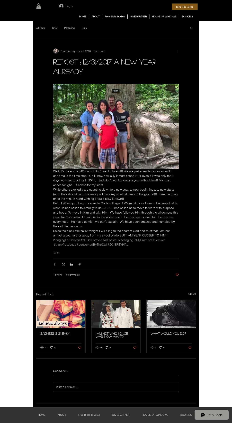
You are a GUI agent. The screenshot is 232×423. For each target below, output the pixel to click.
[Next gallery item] (175, 126)
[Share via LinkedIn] (71, 264)
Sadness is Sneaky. (55, 333)
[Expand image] (116, 126)
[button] (114, 16)
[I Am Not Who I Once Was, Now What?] (116, 314)
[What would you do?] (171, 314)
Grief (54, 27)
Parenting (69, 27)
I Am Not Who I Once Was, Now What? (112, 335)
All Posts (40, 27)
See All (192, 293)
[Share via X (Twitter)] (63, 264)
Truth (84, 27)
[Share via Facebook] (54, 264)
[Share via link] (79, 264)
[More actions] (177, 51)
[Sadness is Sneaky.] (60, 314)
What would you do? (168, 333)
